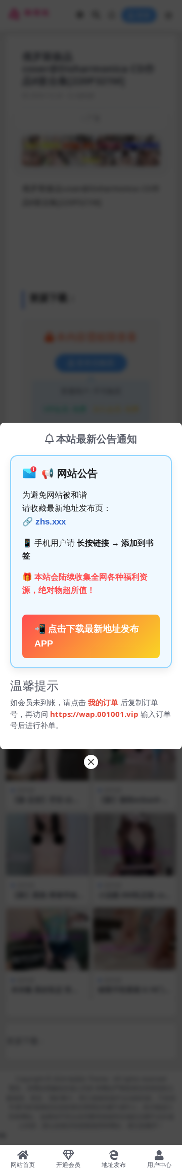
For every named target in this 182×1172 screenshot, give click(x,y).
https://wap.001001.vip (95, 714)
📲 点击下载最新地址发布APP (87, 636)
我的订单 (103, 702)
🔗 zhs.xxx (44, 522)
